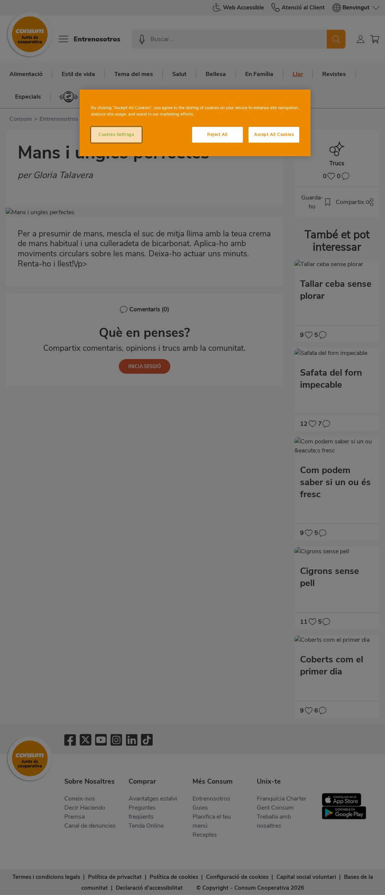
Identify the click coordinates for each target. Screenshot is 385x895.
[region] (195, 123)
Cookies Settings (116, 134)
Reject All (217, 134)
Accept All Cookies (274, 134)
